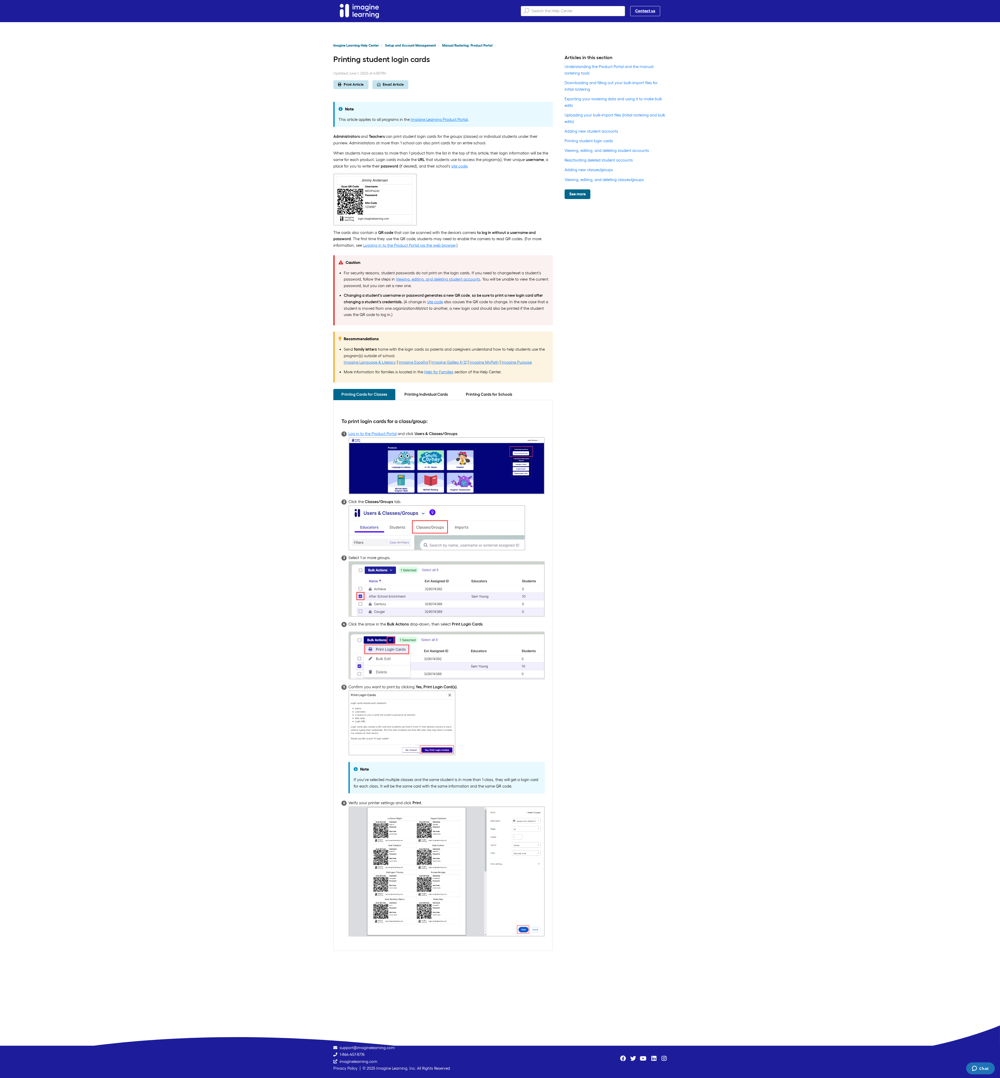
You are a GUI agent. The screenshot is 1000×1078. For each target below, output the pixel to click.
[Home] (359, 11)
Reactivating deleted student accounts (599, 160)
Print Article (354, 84)
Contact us (645, 11)
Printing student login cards (589, 141)
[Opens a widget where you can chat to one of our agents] (980, 1068)
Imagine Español (413, 362)
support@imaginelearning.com (367, 1047)
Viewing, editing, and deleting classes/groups (604, 179)
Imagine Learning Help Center (356, 45)
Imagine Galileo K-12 (449, 362)
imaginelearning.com (358, 1061)
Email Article (393, 84)
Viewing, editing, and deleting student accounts (438, 279)
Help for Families (438, 372)
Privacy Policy (345, 1068)
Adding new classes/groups (589, 170)
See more (577, 194)
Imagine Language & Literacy (370, 362)
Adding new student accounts (591, 131)
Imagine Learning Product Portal (439, 119)
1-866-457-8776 (352, 1054)
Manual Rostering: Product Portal (467, 45)
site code (459, 166)
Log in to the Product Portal (372, 433)
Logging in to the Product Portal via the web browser (409, 245)
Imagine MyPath (484, 362)
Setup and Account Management (410, 45)
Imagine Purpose (517, 362)
